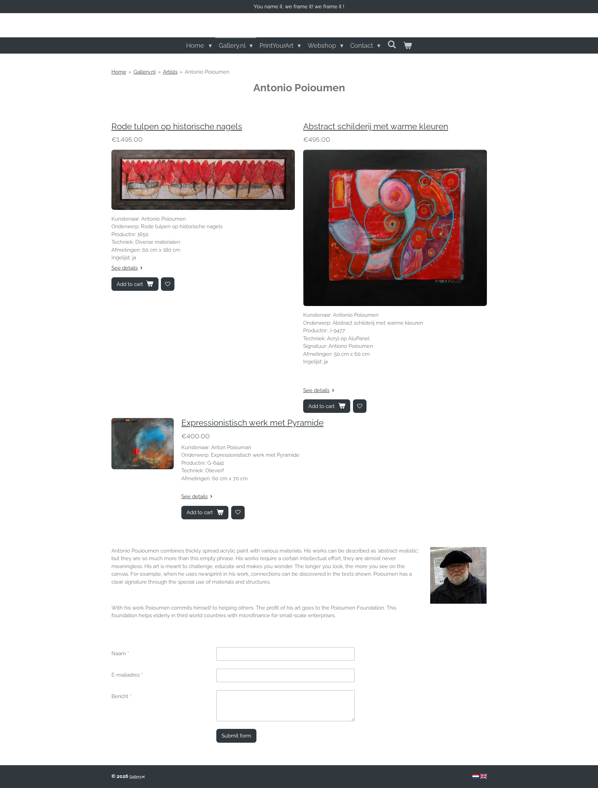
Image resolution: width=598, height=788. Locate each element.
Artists (170, 72)
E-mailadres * (127, 675)
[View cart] (407, 45)
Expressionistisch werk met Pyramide (252, 423)
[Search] (391, 44)
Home (118, 72)
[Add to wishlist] (167, 284)
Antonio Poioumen (207, 72)
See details (124, 268)
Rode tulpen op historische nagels (176, 126)
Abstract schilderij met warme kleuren (375, 126)
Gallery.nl (145, 72)
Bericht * (121, 696)
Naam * (120, 653)
